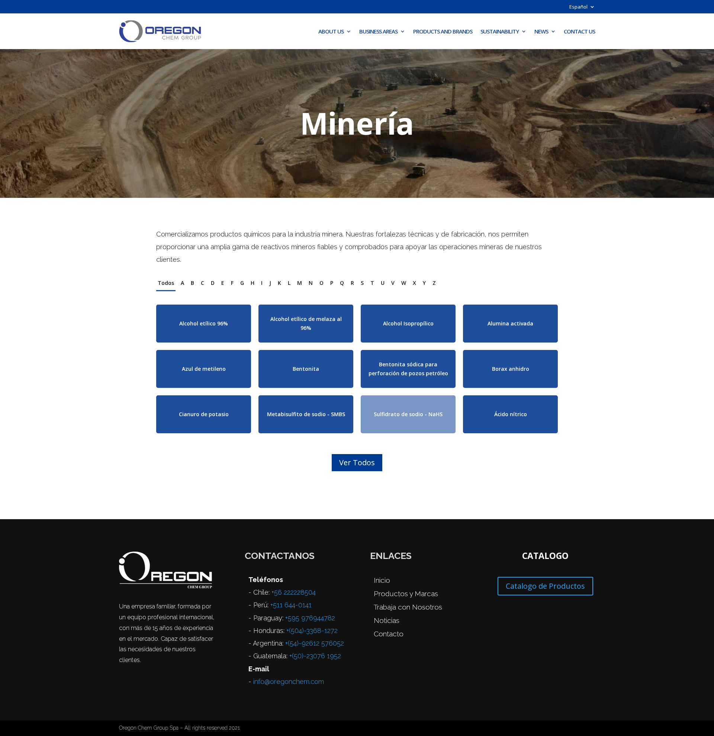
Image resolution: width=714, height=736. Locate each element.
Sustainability (499, 31)
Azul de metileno (204, 368)
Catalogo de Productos (545, 586)
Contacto (388, 634)
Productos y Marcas (406, 593)
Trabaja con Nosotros (408, 607)
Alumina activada (510, 323)
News (541, 31)
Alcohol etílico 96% (203, 323)
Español (578, 7)
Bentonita (306, 368)
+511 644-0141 (291, 605)
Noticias (386, 620)
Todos (166, 282)
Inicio (382, 580)
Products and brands (442, 31)
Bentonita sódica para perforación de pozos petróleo (408, 369)
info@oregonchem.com (288, 681)
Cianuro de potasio (204, 414)
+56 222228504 (293, 592)
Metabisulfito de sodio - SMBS (306, 414)
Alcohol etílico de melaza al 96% (306, 323)
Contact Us (579, 31)
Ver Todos (357, 462)
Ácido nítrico (510, 414)
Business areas (378, 31)
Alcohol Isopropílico (408, 323)
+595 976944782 (310, 618)
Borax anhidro (510, 368)
